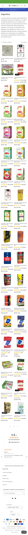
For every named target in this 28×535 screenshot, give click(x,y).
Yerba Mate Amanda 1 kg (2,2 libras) (20, 78)
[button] (2, 5)
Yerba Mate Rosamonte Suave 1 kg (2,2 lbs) (20, 288)
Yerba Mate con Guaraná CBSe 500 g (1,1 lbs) (7, 182)
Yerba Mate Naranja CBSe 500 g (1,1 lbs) (20, 99)
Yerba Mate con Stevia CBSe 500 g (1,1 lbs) (19, 182)
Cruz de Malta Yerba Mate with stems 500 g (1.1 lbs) (20, 59)
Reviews (5, 484)
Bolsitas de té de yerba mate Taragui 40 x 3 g (6, 373)
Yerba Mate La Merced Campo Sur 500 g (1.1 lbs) (7, 224)
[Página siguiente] (17, 426)
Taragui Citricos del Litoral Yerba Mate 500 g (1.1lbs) (19, 309)
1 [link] (10, 426)
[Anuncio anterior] (2, 1)
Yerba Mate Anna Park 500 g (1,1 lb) (6, 416)
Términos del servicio (9, 530)
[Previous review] (1, 456)
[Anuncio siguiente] (25, 1)
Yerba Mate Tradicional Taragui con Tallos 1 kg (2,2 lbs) (7, 245)
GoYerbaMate (12, 526)
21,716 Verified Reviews (14, 439)
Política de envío (14, 532)
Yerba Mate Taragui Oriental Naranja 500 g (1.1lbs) (6, 330)
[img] (14, 437)
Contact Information (7, 472)
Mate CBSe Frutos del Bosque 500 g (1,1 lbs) (7, 141)
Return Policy (6, 478)
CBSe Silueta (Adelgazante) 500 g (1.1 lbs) (7, 120)
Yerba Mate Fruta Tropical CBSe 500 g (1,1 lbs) (20, 141)
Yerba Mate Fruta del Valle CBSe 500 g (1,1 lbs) (7, 161)
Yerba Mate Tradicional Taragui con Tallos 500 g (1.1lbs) (20, 350)
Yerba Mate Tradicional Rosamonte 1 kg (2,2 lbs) (6, 309)
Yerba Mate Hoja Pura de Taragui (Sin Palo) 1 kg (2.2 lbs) (20, 330)
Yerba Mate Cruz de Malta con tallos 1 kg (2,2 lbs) (7, 203)
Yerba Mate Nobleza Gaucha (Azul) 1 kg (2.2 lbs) (6, 267)
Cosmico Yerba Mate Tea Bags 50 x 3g (7, 59)
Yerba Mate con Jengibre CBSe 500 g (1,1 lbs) (20, 161)
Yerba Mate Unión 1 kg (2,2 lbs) (20, 372)
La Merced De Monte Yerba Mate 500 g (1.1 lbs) (20, 224)
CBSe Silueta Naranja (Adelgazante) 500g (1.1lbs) (19, 120)
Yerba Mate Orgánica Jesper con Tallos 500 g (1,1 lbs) (20, 203)
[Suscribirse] (23, 493)
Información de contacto (19, 530)
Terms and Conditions (8, 481)
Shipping (5, 475)
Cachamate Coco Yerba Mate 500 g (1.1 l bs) (20, 416)
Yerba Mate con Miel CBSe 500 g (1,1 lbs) (7, 99)
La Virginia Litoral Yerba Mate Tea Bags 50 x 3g (7, 78)
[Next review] (26, 456)
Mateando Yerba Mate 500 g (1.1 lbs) (20, 245)
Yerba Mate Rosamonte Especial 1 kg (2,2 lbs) (20, 266)
